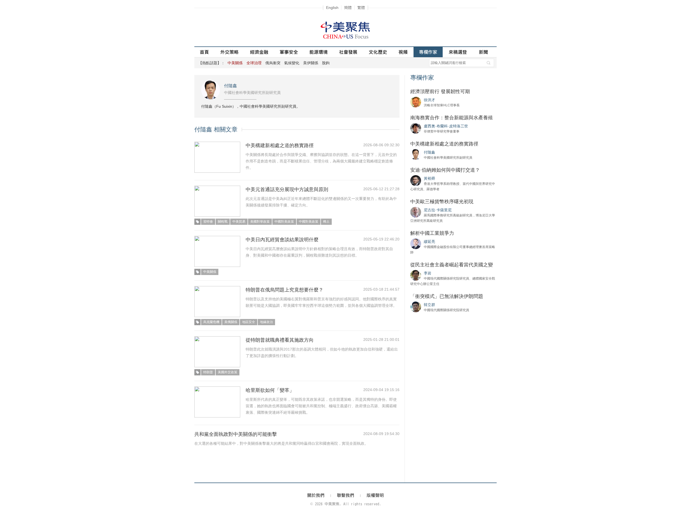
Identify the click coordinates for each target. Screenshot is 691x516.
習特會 (208, 221)
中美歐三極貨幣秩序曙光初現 (441, 201)
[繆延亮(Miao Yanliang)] (415, 243)
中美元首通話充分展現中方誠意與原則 (287, 189)
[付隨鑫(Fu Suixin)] (415, 154)
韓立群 (429, 305)
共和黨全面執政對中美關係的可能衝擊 (235, 434)
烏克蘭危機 (211, 322)
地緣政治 (266, 322)
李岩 (427, 273)
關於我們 (315, 495)
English (332, 7)
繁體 (361, 7)
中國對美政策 (284, 221)
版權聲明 (375, 495)
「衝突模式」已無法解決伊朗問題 (446, 296)
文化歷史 (378, 52)
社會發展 (348, 52)
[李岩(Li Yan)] (415, 275)
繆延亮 (429, 241)
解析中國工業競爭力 (432, 233)
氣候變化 (291, 63)
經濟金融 (259, 52)
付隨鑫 (230, 85)
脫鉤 (326, 63)
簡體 (348, 7)
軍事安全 (289, 52)
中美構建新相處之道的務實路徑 (280, 145)
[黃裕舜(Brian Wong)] (415, 180)
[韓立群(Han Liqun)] (415, 306)
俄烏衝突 (272, 63)
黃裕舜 (429, 178)
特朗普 (208, 372)
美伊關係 (310, 63)
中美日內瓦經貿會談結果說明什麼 (282, 239)
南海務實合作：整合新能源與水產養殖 (451, 117)
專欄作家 (428, 52)
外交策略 (229, 52)
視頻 (403, 52)
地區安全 (248, 322)
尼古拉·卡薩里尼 (438, 210)
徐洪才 (429, 100)
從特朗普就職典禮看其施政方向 (280, 340)
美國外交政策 (227, 372)
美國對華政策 (260, 221)
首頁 (204, 52)
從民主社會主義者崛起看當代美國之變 (451, 264)
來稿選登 (458, 52)
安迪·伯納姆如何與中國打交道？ (445, 170)
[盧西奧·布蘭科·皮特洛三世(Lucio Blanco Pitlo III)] (415, 128)
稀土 (326, 221)
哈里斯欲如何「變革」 (270, 390)
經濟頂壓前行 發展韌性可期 (440, 91)
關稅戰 (223, 221)
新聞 (483, 52)
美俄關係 (230, 322)
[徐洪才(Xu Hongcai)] (415, 102)
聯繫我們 (345, 495)
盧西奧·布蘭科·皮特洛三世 (446, 126)
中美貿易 (238, 221)
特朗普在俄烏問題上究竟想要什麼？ (284, 290)
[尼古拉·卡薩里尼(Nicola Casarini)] (415, 212)
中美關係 (209, 272)
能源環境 (318, 52)
